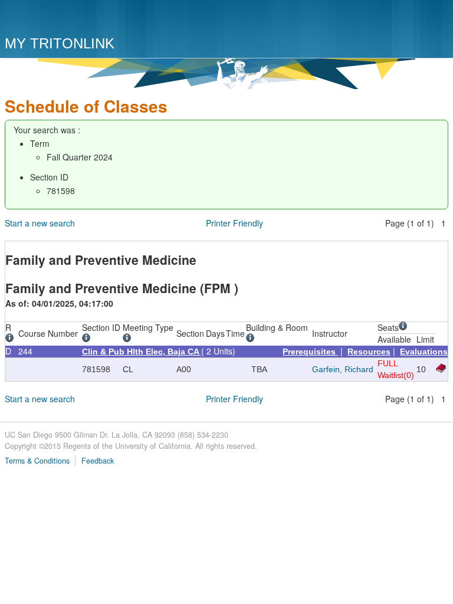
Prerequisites (310, 351)
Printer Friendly (234, 223)
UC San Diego (72, 19)
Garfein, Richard (342, 369)
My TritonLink (59, 43)
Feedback (97, 460)
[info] (11, 339)
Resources (368, 351)
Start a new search (40, 223)
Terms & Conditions (37, 460)
